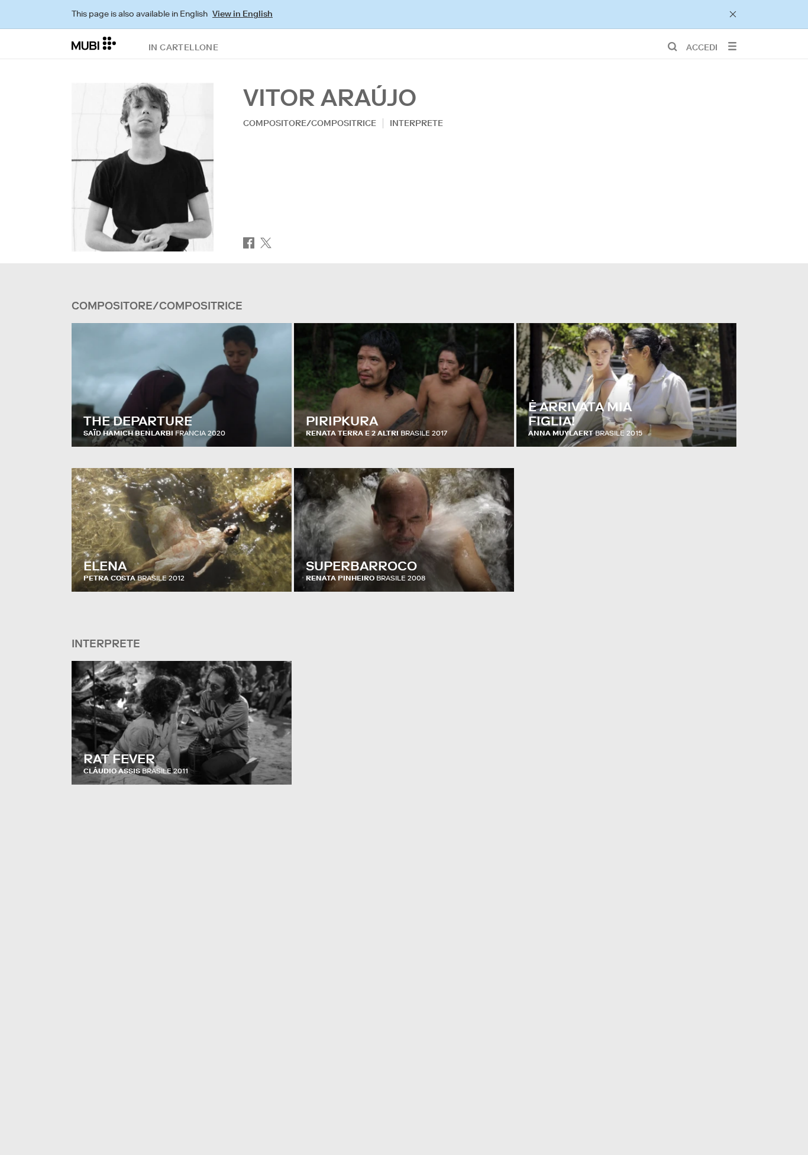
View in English (242, 13)
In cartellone (183, 46)
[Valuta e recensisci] (271, 426)
